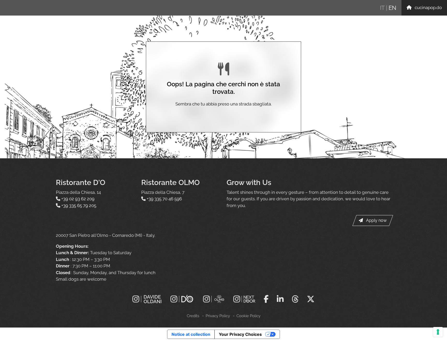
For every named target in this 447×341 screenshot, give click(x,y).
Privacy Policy (218, 316)
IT (382, 7)
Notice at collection (191, 334)
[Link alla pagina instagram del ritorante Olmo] (214, 299)
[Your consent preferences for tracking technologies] (438, 332)
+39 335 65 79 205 (78, 205)
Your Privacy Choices (240, 334)
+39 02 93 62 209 (77, 198)
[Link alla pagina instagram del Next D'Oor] (244, 299)
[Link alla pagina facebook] (266, 299)
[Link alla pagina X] (311, 299)
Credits (193, 316)
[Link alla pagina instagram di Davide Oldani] (147, 299)
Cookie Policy (248, 316)
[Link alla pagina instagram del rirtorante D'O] (182, 299)
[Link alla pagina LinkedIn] (280, 299)
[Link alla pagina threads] (295, 299)
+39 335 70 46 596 (164, 198)
